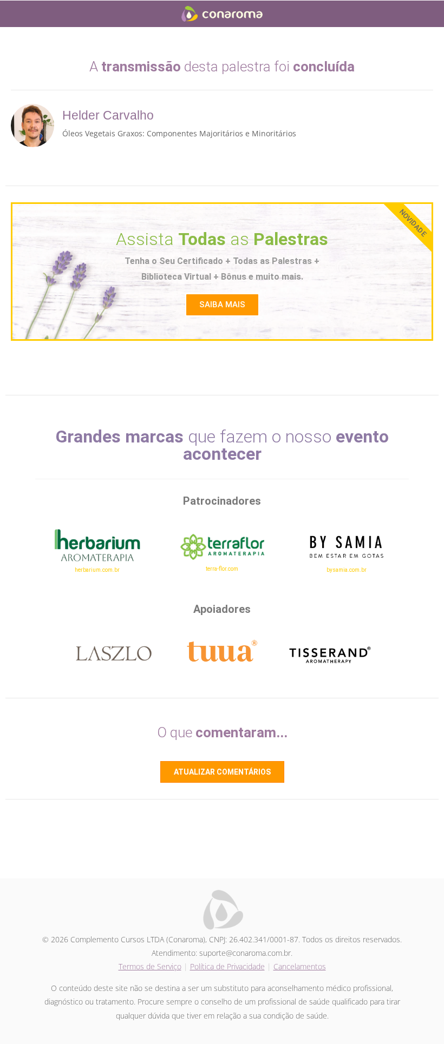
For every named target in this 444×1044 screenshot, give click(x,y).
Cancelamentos (299, 966)
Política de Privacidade (227, 966)
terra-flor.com (222, 569)
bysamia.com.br (347, 570)
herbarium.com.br (97, 570)
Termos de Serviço (150, 966)
